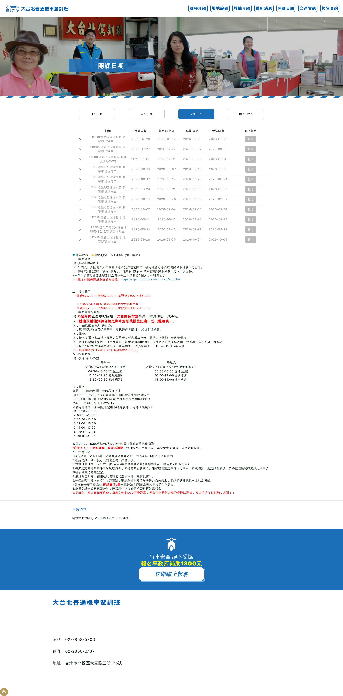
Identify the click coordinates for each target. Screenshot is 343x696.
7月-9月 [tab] (196, 114)
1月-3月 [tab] (97, 114)
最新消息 (264, 8)
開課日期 (286, 8)
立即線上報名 (171, 574)
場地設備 (220, 8)
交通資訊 (308, 8)
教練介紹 (242, 8)
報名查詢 (330, 8)
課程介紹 (198, 8)
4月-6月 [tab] (147, 114)
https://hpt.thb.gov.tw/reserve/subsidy (151, 279)
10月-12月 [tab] (246, 114)
